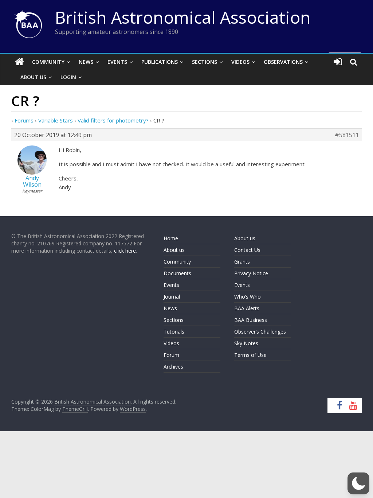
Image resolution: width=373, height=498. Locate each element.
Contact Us (247, 249)
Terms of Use (250, 354)
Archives (173, 366)
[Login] (338, 62)
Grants (242, 261)
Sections (204, 61)
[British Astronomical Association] (19, 62)
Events (117, 61)
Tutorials (174, 331)
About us (174, 249)
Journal (172, 296)
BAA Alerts (246, 308)
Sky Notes (246, 343)
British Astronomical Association (183, 17)
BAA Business (250, 319)
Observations (283, 61)
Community (48, 61)
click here (125, 250)
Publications (159, 61)
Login (68, 77)
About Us (33, 77)
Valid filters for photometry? (113, 120)
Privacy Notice (251, 273)
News (86, 61)
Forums (24, 120)
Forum (171, 354)
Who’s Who (247, 296)
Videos (240, 61)
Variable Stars (55, 120)
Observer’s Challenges (260, 331)
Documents (177, 273)
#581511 (347, 135)
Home (171, 238)
